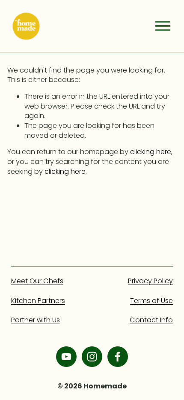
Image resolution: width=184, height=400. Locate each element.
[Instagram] (92, 356)
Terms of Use (151, 301)
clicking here (150, 152)
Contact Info (151, 320)
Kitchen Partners (38, 301)
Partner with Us (35, 320)
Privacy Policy (150, 281)
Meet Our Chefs (37, 281)
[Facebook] (117, 356)
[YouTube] (66, 356)
